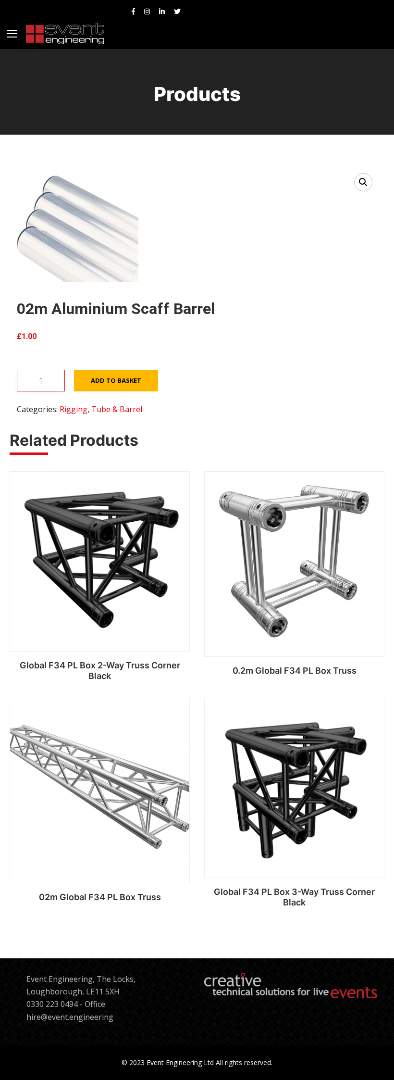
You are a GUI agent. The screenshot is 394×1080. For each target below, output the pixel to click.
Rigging (73, 409)
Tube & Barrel (116, 409)
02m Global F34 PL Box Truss (100, 897)
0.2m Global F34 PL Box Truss (295, 671)
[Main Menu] (12, 34)
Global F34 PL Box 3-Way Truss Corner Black (294, 897)
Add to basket (116, 380)
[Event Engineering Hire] (65, 33)
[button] (363, 182)
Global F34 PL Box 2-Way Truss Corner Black (100, 670)
